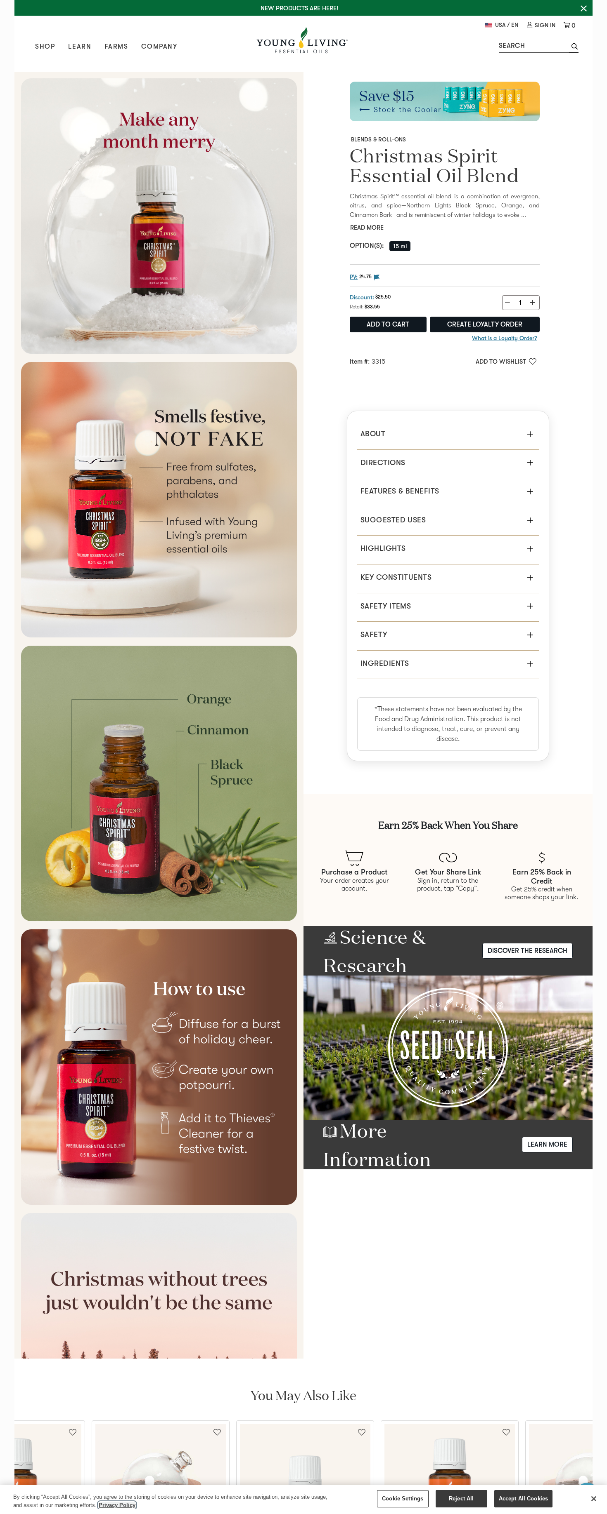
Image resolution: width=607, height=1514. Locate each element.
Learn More (547, 1144)
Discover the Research (527, 950)
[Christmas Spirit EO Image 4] (159, 1067)
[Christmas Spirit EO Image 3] (159, 783)
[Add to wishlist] (217, 1431)
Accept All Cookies (523, 1498)
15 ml (400, 246)
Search (512, 45)
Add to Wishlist (501, 361)
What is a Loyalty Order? (504, 338)
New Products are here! (299, 8)
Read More (367, 227)
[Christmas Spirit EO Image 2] (159, 499)
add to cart (388, 324)
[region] (303, 1499)
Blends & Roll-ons (378, 139)
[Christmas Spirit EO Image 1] (159, 216)
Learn (79, 46)
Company (159, 46)
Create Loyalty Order (484, 324)
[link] (541, 25)
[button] (574, 47)
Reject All (461, 1498)
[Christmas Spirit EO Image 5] (159, 1350)
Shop (45, 46)
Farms (116, 46)
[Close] (594, 1499)
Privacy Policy (117, 1505)
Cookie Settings (402, 1498)
